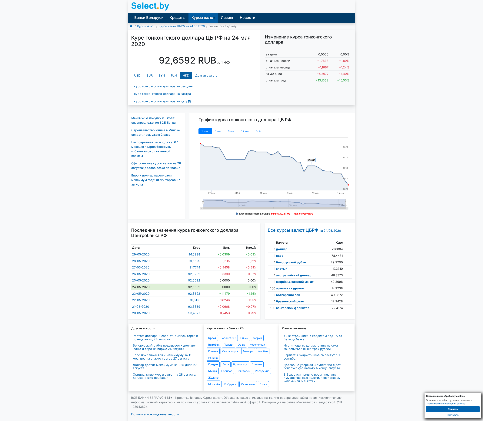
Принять (453, 409)
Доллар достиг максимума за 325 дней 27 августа (165, 366)
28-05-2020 (141, 261)
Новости (247, 17)
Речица (213, 357)
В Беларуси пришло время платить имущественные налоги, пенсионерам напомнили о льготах (312, 378)
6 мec (231, 131)
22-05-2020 (141, 300)
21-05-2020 (140, 306)
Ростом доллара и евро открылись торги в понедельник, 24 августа (165, 337)
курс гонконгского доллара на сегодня (163, 86)
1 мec (205, 131)
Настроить (453, 414)
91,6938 (194, 254)
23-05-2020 (141, 293)
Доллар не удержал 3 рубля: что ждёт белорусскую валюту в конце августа (312, 366)
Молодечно (262, 371)
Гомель (213, 351)
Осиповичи (248, 384)
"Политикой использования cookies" (446, 403)
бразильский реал (290, 301)
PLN (174, 75)
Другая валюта (206, 75)
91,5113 (195, 300)
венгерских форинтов (292, 308)
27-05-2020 (140, 267)
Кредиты (177, 17)
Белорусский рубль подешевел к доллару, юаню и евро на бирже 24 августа (164, 347)
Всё (258, 131)
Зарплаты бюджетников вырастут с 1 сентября (312, 356)
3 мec (218, 131)
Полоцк (228, 344)
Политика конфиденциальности (155, 414)
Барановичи (228, 338)
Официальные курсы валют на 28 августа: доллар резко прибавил (164, 376)
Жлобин (263, 351)
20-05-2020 (141, 313)
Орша (241, 344)
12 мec (245, 131)
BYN (162, 75)
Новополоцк (257, 344)
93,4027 (194, 313)
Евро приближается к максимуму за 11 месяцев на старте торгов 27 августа (162, 356)
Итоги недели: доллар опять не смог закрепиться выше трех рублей (311, 347)
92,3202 (194, 274)
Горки (263, 384)
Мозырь (248, 351)
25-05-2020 (141, 280)
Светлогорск (230, 351)
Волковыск (240, 364)
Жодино (213, 377)
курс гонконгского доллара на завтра (162, 94)
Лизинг (227, 17)
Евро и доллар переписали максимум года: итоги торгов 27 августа (155, 179)
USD (137, 75)
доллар (281, 249)
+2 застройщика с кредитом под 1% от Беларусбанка (313, 337)
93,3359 (194, 306)
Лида (225, 364)
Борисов (226, 371)
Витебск (213, 344)
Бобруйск (230, 384)
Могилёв (214, 384)
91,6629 (194, 261)
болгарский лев (288, 295)
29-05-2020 (141, 254)
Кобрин (257, 338)
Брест (212, 338)
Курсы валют (203, 17)
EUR (150, 75)
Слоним (257, 364)
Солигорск (243, 371)
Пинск (244, 338)
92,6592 (194, 280)
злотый (281, 269)
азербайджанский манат (295, 282)
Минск (212, 371)
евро (279, 256)
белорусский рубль (291, 262)
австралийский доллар (293, 275)
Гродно (213, 364)
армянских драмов (290, 288)
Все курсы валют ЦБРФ (304, 230)
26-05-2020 (141, 274)
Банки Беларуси (149, 17)
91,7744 (194, 267)
